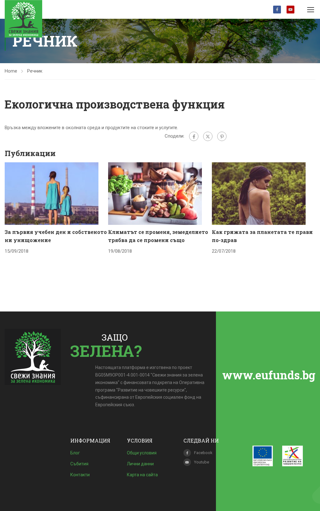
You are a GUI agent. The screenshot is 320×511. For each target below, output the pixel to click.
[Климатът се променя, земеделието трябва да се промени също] (155, 193)
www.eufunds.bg (268, 374)
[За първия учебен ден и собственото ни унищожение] (51, 193)
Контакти (80, 474)
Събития (79, 463)
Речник (34, 71)
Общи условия (142, 452)
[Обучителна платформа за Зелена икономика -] (23, 19)
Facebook (277, 9)
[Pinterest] (222, 136)
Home (11, 71)
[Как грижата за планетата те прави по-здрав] (259, 193)
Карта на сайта (142, 474)
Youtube (290, 9)
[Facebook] (193, 136)
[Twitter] (207, 136)
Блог (75, 452)
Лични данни (140, 463)
